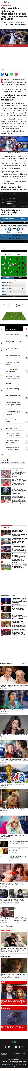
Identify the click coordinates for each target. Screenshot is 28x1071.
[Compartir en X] (6, 74)
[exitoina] (14, 931)
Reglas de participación (20, 1053)
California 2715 (10, 1062)
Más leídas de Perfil (8, 596)
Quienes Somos (4, 1051)
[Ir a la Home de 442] (6, 2)
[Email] (16, 74)
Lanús (22, 462)
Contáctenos (4, 1053)
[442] (14, 1042)
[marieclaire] (14, 957)
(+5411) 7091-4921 (10, 1064)
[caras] (14, 982)
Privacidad (3, 1054)
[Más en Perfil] (9, 926)
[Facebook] (9, 1047)
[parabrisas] (14, 1008)
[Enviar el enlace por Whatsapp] (11, 74)
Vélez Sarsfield (15, 462)
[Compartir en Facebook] (2, 74)
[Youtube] (16, 1047)
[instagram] (5, 1047)
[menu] (2, 1)
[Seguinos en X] (12, 1047)
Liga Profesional (5, 462)
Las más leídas (6, 527)
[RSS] (19, 1047)
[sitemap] (22, 1047)
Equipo (16, 1051)
